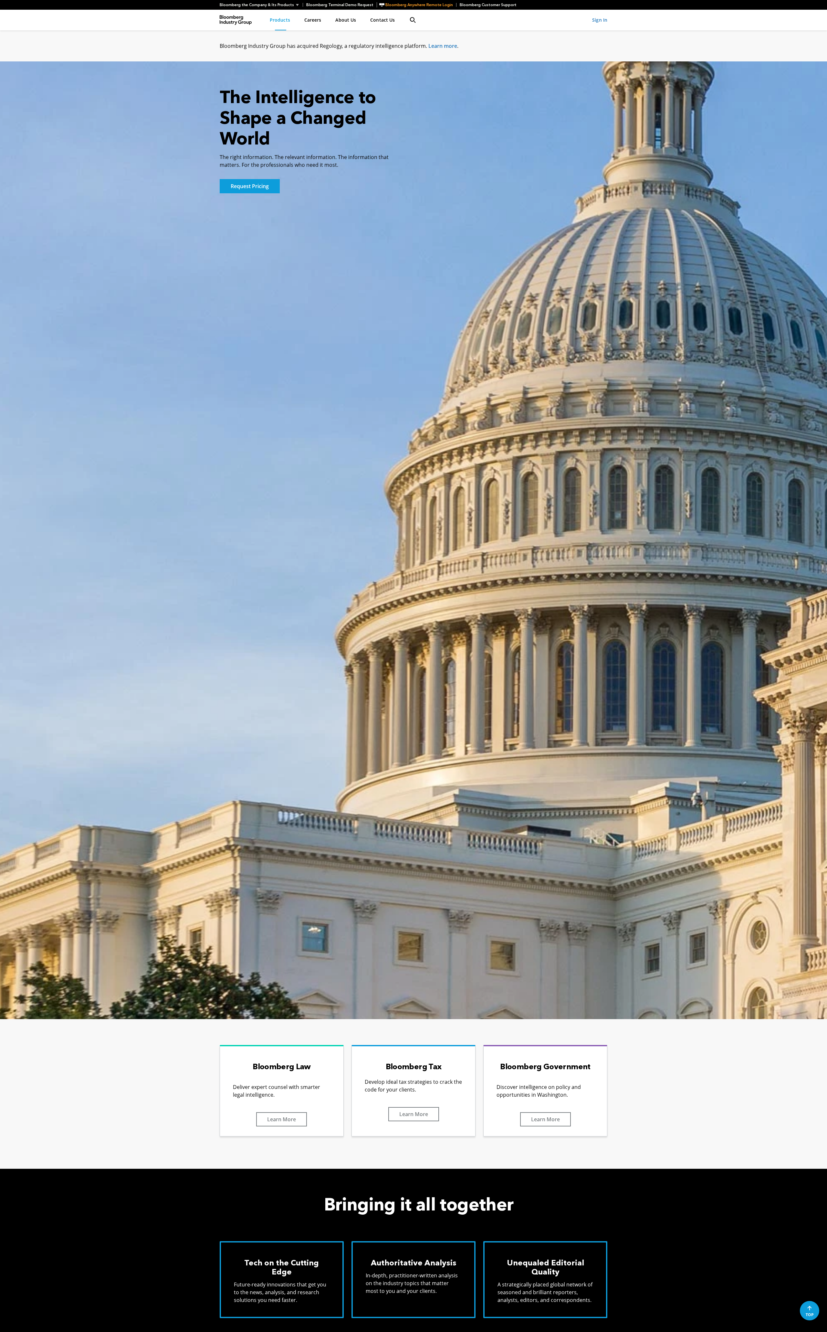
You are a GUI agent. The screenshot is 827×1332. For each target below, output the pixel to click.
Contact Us (382, 20)
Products (280, 20)
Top (810, 1314)
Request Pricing (250, 186)
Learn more (442, 45)
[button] (261, 5)
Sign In (599, 20)
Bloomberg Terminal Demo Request (339, 5)
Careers (312, 20)
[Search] (413, 20)
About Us (345, 20)
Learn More (281, 1119)
